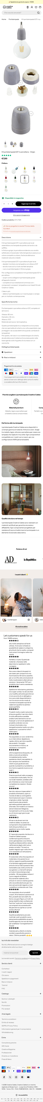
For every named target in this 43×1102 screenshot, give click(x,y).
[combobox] (21, 12)
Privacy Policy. (35, 958)
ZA (37, 1100)
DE (18, 1099)
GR (31, 1099)
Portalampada (14, 19)
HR (34, 1099)
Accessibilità (23, 1095)
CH (11, 1099)
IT (5, 1100)
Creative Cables (12, 1085)
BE (8, 1099)
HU (38, 1099)
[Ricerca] (38, 12)
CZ (14, 1099)
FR (28, 1099)
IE (41, 1099)
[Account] (32, 7)
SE (24, 1100)
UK (31, 1100)
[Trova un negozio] (27, 7)
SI (27, 1100)
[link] (11, 559)
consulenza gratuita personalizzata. (20, 231)
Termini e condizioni (21, 958)
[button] (6, 155)
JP (8, 1100)
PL (15, 1100)
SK (21, 1100)
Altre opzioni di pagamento (21, 215)
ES (24, 1099)
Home (4, 19)
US (34, 1100)
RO (18, 1100)
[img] (21, 641)
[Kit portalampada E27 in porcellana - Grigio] (6, 170)
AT (5, 1099)
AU (2, 1099)
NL (11, 1100)
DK (21, 1099)
